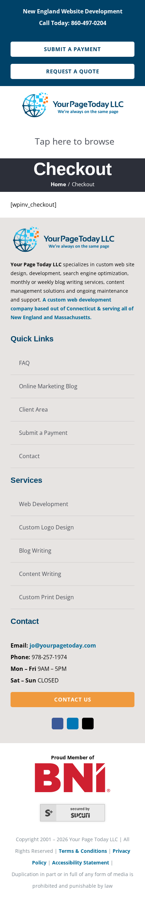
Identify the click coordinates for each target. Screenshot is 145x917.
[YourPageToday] (72, 92)
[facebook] (57, 723)
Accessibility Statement (80, 862)
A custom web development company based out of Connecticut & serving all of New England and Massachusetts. (72, 308)
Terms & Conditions (83, 851)
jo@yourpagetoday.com (63, 645)
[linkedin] (72, 723)
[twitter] (88, 723)
